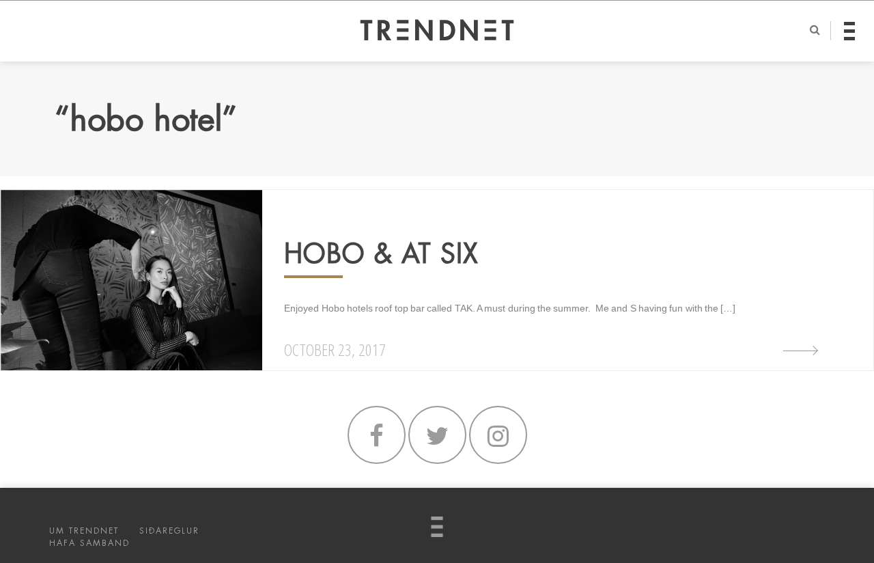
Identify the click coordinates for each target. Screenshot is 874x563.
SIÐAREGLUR (169, 530)
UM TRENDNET (84, 530)
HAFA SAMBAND (89, 543)
